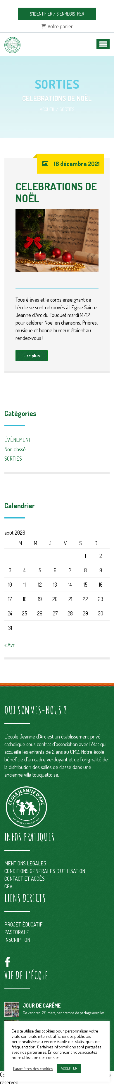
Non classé (15, 449)
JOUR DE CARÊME (42, 1005)
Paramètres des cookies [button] (33, 1068)
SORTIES (67, 109)
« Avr (9, 645)
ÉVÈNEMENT (17, 440)
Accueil (47, 109)
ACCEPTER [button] (69, 1068)
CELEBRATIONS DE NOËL (56, 192)
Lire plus (31, 355)
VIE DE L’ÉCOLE (26, 975)
